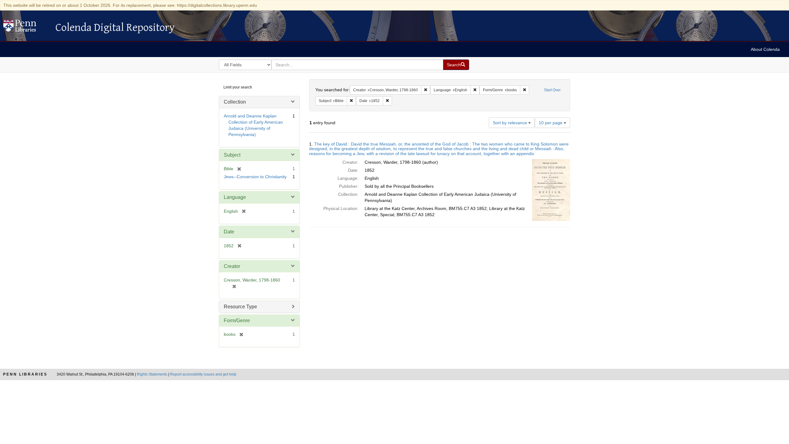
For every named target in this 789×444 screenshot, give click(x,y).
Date (229, 231)
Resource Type (240, 306)
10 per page (551, 122)
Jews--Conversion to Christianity (255, 176)
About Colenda (765, 49)
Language (235, 197)
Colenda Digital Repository (26, 27)
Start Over (552, 90)
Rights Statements (152, 374)
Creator (232, 266)
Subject (232, 155)
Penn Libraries (25, 374)
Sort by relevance (510, 122)
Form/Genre (237, 320)
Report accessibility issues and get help (203, 374)
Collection (235, 102)
